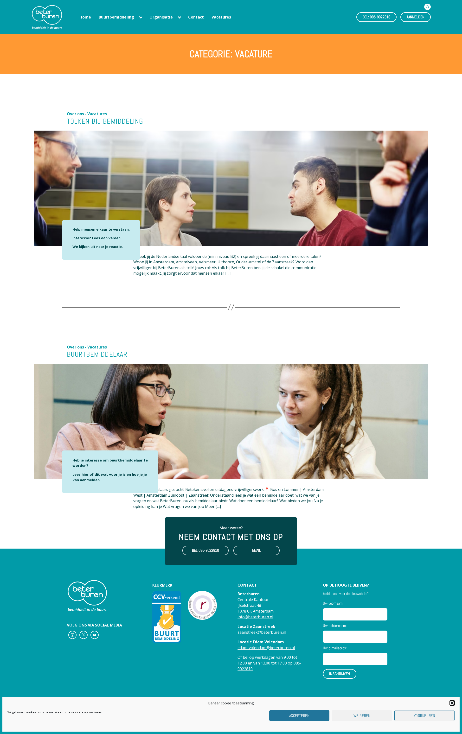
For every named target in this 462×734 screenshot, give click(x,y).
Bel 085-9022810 (205, 550)
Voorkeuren (424, 715)
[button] (452, 703)
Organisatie (161, 17)
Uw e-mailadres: (334, 648)
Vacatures (221, 17)
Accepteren (299, 715)
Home (85, 17)
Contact (196, 17)
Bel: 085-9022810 (376, 16)
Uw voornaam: (333, 603)
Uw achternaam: (334, 625)
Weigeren (361, 715)
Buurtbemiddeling (116, 17)
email (256, 550)
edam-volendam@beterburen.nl (266, 647)
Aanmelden (415, 16)
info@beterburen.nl (255, 617)
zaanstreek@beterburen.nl (261, 632)
